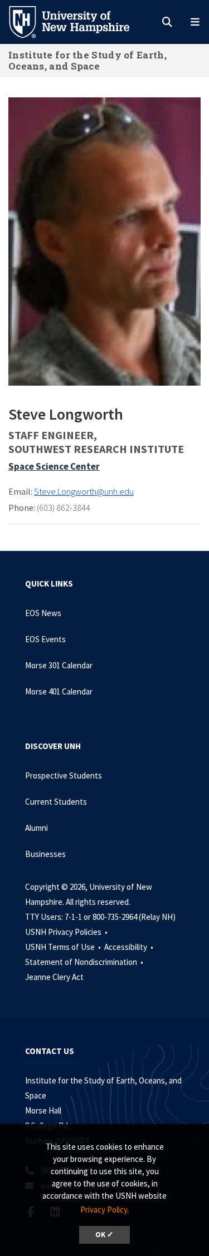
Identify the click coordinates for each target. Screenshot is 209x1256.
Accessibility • (129, 947)
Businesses (45, 854)
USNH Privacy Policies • (67, 932)
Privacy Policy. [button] (104, 1209)
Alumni (36, 827)
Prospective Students (63, 775)
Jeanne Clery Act (54, 977)
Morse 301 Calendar (59, 665)
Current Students (56, 801)
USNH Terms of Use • (64, 947)
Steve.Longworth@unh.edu (84, 491)
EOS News (43, 613)
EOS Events (45, 639)
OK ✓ (104, 1234)
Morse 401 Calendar (59, 691)
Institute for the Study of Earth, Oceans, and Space (87, 60)
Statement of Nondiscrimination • (85, 962)
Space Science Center (54, 466)
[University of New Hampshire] (78, 21)
